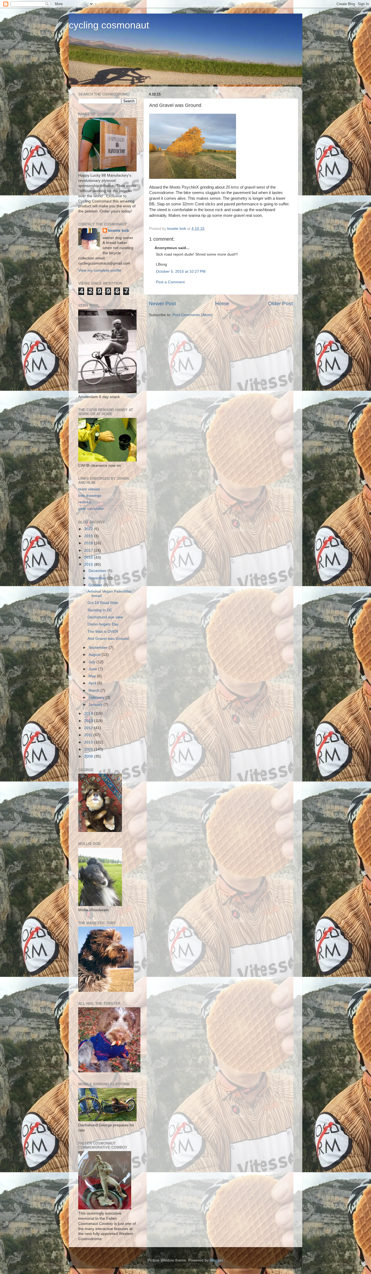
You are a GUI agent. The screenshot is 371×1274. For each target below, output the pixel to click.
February (97, 697)
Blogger (216, 1260)
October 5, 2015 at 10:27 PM (181, 271)
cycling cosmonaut (109, 25)
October (96, 585)
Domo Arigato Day (103, 624)
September (99, 648)
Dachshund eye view (105, 617)
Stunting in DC (99, 610)
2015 (89, 565)
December (98, 571)
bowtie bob (118, 230)
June (93, 669)
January (96, 705)
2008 (89, 756)
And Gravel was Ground (108, 639)
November (98, 578)
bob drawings (89, 496)
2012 (89, 728)
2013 (89, 721)
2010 (89, 742)
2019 (89, 536)
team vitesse (89, 489)
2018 (89, 543)
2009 (89, 749)
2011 (88, 735)
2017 (89, 550)
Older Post (280, 303)
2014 (89, 713)
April (93, 683)
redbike (84, 502)
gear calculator (91, 509)
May (93, 676)
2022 (89, 529)
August (95, 655)
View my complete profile (99, 270)
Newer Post (162, 303)
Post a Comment (170, 282)
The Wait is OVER (102, 632)
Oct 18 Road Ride (102, 603)
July (92, 662)
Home (222, 303)
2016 (89, 557)
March (94, 690)
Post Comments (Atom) (192, 315)
